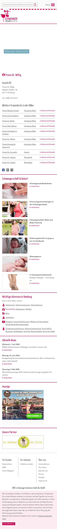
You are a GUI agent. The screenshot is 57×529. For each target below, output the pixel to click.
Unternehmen (44, 464)
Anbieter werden (26, 464)
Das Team (42, 467)
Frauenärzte (10, 309)
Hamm (26, 152)
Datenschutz (7, 464)
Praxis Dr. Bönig (8, 121)
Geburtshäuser (36, 305)
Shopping (9, 321)
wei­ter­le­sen (8, 350)
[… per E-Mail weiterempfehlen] (7, 170)
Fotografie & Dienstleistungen (17, 324)
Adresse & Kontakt (48, 110)
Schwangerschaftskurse (15, 328)
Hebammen (10, 305)
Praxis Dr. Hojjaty (8, 157)
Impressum (43, 481)
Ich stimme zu (9, 524)
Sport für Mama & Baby (33, 331)
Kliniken (29, 309)
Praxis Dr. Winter (8, 139)
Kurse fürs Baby (49, 331)
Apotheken (10, 317)
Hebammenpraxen (22, 305)
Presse (41, 474)
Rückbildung (18, 331)
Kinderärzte (20, 309)
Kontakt (41, 477)
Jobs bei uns (43, 470)
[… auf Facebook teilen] (3, 170)
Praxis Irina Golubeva (10, 116)
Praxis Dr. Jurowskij (9, 152)
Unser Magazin (8, 470)
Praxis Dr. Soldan (8, 162)
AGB (4, 467)
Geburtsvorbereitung (33, 328)
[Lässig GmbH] (23, 442)
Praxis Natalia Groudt (10, 110)
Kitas (7, 313)
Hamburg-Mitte (30, 110)
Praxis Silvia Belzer (9, 126)
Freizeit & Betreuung (21, 321)
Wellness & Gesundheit (39, 321)
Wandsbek (28, 157)
